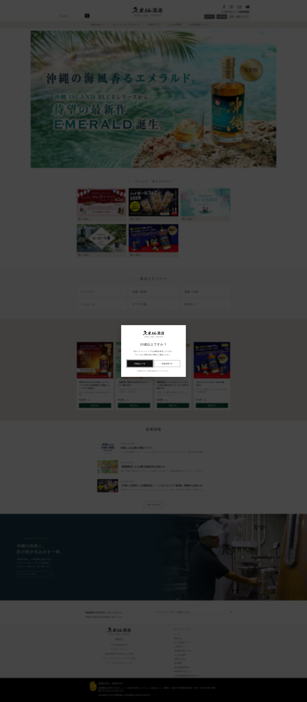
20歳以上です (140, 364)
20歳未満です (167, 364)
